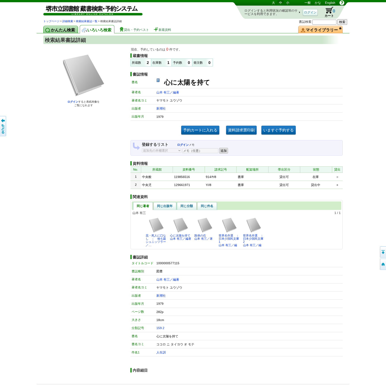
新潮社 (161, 108)
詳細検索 (67, 21)
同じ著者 (143, 206)
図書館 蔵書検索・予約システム (90, 9)
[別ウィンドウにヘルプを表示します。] (342, 2)
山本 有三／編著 (167, 92)
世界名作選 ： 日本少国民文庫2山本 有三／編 (254, 240)
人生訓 (161, 352)
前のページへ (3, 126)
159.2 (160, 328)
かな (318, 2)
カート (327, 12)
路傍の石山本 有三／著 (203, 237)
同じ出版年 (165, 206)
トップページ (51, 21)
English (330, 2)
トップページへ (382, 264)
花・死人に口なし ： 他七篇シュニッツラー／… (156, 240)
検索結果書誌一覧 (86, 21)
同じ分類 (186, 206)
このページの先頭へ (382, 252)
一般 (307, 2)
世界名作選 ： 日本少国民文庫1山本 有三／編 (230, 240)
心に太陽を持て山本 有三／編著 (180, 237)
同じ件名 (207, 206)
